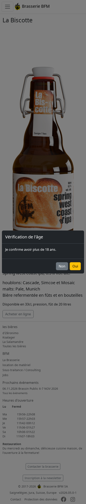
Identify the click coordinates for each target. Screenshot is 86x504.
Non (62, 266)
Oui (75, 266)
